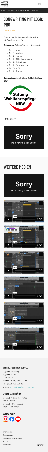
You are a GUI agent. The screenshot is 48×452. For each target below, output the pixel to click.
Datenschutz (8, 435)
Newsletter (7, 445)
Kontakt (6, 441)
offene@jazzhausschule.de (22, 387)
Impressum (7, 432)
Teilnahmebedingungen (12, 438)
